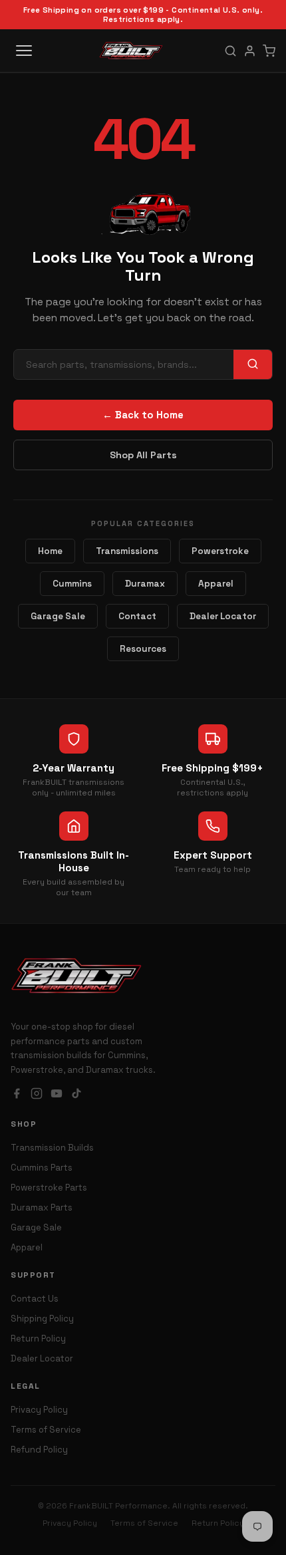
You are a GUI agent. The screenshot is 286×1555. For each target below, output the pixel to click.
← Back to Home (143, 415)
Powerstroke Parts (49, 1187)
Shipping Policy (42, 1318)
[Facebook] (17, 1095)
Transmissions (127, 551)
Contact (137, 616)
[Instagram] (37, 1095)
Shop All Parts (143, 455)
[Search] (230, 51)
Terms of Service (46, 1429)
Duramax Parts (41, 1207)
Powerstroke (220, 551)
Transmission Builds (52, 1147)
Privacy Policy (39, 1409)
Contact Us (35, 1298)
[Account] (249, 51)
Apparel (215, 583)
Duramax (145, 583)
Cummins (72, 583)
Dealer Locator (223, 616)
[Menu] (24, 50)
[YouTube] (57, 1095)
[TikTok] (76, 1095)
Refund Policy (39, 1449)
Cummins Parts (41, 1167)
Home (50, 551)
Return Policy (38, 1338)
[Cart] (269, 51)
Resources (143, 648)
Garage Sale (58, 616)
